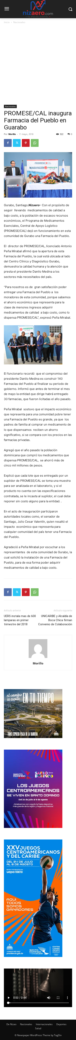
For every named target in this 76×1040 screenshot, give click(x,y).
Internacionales (44, 1024)
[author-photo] (38, 658)
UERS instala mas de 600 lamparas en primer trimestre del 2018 (20, 620)
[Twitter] (17, 143)
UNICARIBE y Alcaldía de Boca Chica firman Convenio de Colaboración (55, 620)
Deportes (61, 1024)
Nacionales (19, 22)
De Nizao (11, 1024)
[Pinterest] (26, 143)
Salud (38, 1028)
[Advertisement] (38, 64)
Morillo (12, 134)
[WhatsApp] (35, 143)
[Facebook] (8, 143)
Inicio (7, 22)
